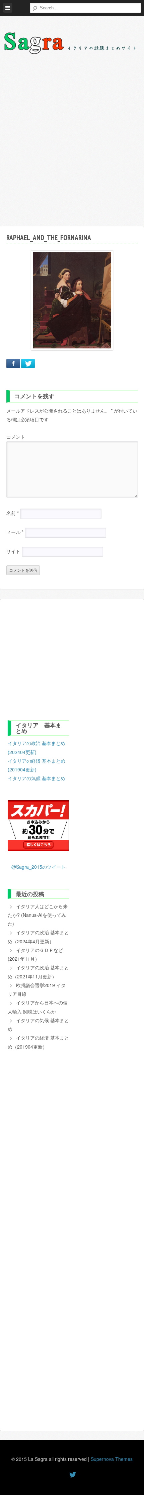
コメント (15, 436)
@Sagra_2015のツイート (38, 866)
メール (14, 532)
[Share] (13, 363)
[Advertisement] (72, 144)
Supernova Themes (112, 1459)
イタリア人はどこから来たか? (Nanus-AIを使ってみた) (38, 915)
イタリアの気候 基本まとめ (36, 778)
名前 (12, 513)
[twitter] (71, 1474)
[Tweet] (28, 363)
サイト (13, 551)
